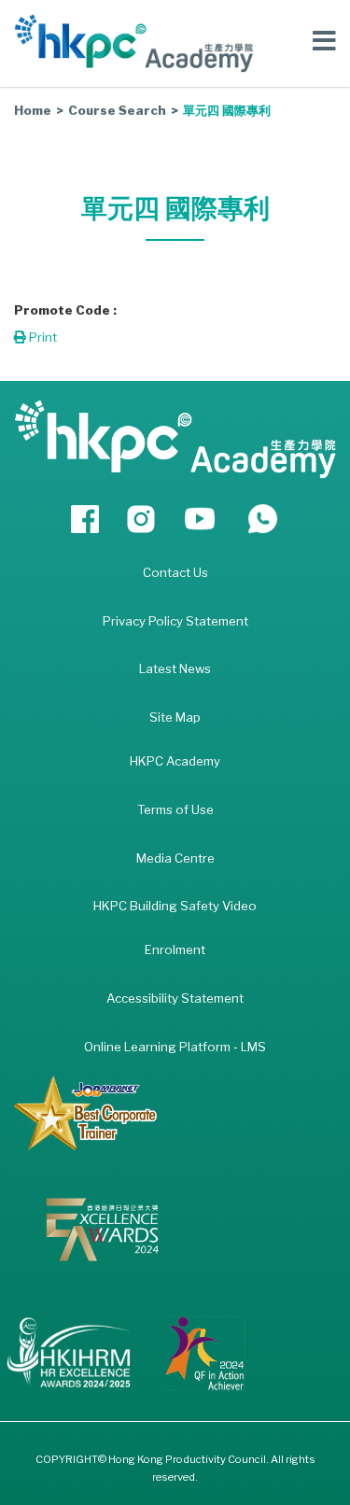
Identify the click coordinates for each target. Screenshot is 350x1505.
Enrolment (175, 949)
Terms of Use (175, 809)
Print (41, 337)
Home (32, 110)
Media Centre (175, 858)
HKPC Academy (175, 760)
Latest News (175, 668)
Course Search (117, 110)
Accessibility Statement (175, 998)
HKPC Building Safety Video (175, 905)
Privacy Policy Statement (175, 620)
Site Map (175, 717)
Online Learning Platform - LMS (175, 1046)
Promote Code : (65, 309)
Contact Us (175, 572)
